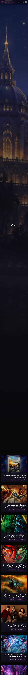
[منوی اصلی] (2, 2)
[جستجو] (11, 2)
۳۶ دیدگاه (11, 539)
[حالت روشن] (8, 2)
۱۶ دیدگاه (10, 509)
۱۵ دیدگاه (13, 479)
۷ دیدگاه (12, 629)
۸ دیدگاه (12, 599)
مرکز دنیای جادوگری (21, 2)
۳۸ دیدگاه (12, 659)
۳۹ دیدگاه (11, 569)
